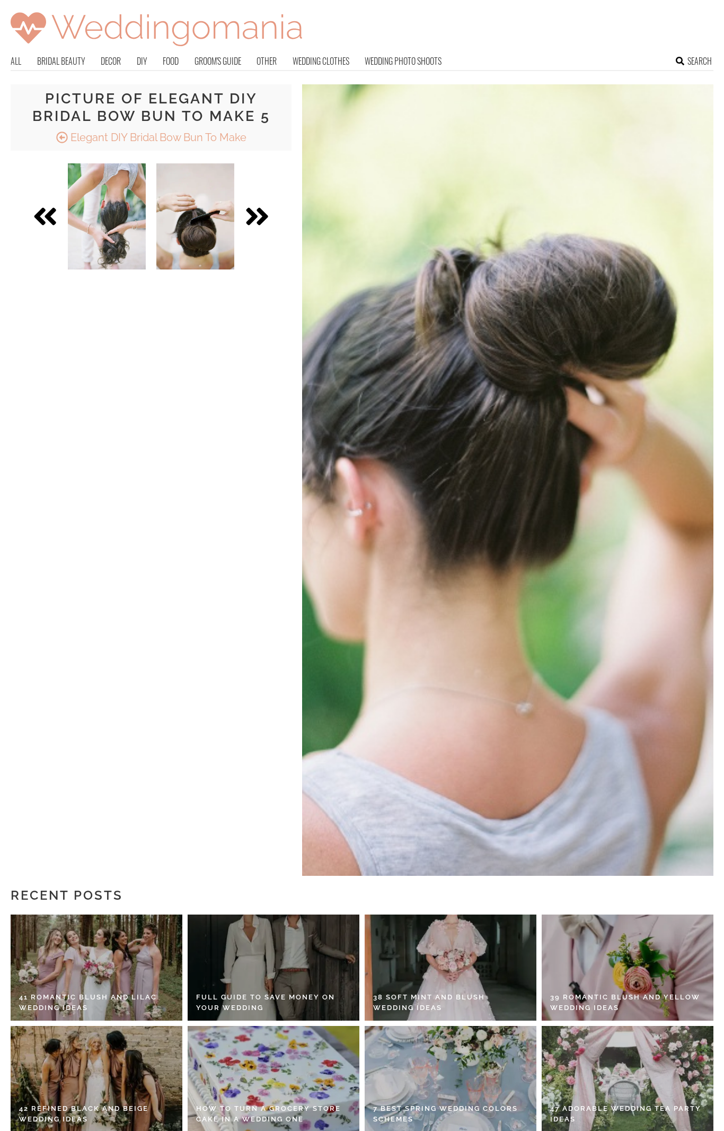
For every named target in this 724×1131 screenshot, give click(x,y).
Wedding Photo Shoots (403, 61)
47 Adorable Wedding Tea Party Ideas (625, 1113)
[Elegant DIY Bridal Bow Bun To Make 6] (195, 216)
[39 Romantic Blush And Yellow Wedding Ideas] (627, 968)
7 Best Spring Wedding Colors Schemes (445, 1113)
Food (171, 61)
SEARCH (699, 61)
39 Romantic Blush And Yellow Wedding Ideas (625, 1002)
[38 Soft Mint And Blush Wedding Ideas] (450, 968)
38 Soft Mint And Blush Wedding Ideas (429, 1002)
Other (267, 61)
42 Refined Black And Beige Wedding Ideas (83, 1113)
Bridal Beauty (61, 61)
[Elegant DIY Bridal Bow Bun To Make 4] (107, 216)
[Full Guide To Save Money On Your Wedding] (273, 968)
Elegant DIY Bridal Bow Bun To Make (157, 137)
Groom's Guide (218, 61)
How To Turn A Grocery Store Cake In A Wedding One (268, 1113)
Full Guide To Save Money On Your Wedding (265, 1002)
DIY (142, 61)
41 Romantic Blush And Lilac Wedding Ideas (88, 1002)
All (16, 61)
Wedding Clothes (321, 61)
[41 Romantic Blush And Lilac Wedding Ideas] (96, 968)
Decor (111, 61)
